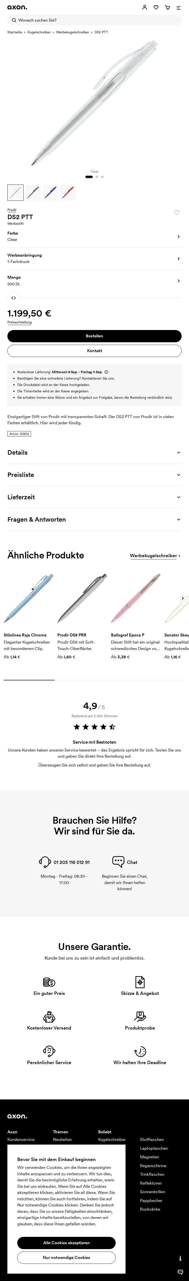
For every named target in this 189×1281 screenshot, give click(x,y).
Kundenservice (20, 1139)
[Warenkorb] (167, 7)
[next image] (177, 101)
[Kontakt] (180, 1258)
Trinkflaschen (152, 1174)
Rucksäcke (150, 1209)
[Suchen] (12, 20)
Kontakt (94, 350)
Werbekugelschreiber (72, 32)
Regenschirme (153, 1165)
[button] (15, 193)
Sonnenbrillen (152, 1191)
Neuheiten (62, 1139)
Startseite (14, 32)
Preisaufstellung (19, 322)
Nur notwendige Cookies (66, 1257)
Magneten (149, 1157)
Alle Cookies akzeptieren (66, 1242)
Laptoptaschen (154, 1148)
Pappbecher (151, 1200)
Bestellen (94, 336)
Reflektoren (151, 1183)
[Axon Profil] (17, 7)
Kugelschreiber (39, 32)
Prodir (11, 210)
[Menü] (179, 7)
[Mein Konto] (145, 7)
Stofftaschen (152, 1139)
